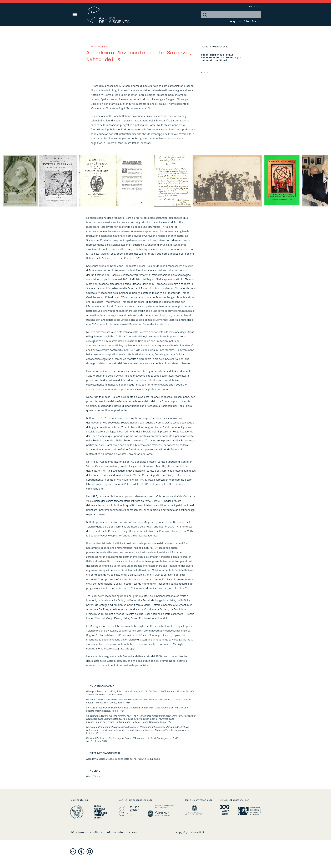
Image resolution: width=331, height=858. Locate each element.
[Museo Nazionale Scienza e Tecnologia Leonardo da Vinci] (101, 811)
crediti (198, 832)
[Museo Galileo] (133, 811)
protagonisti (100, 46)
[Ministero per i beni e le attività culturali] (245, 810)
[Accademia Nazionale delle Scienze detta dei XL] (81, 811)
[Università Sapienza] (161, 811)
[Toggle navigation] (75, 14)
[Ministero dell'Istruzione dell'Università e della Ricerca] (199, 810)
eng (259, 6)
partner (131, 832)
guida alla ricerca (246, 21)
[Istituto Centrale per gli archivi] (223, 810)
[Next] (323, 180)
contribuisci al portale (105, 832)
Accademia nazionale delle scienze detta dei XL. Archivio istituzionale (123, 758)
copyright (183, 832)
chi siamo (77, 832)
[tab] (201, 72)
